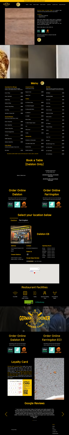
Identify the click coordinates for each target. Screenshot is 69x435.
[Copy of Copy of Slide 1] (34, 420)
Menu (53, 428)
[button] (43, 4)
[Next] (63, 414)
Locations (54, 429)
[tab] (14, 220)
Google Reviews (55, 433)
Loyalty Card (54, 431)
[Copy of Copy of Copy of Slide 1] (35, 420)
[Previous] (6, 414)
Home (53, 424)
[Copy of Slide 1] (33, 420)
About (53, 426)
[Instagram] (27, 254)
